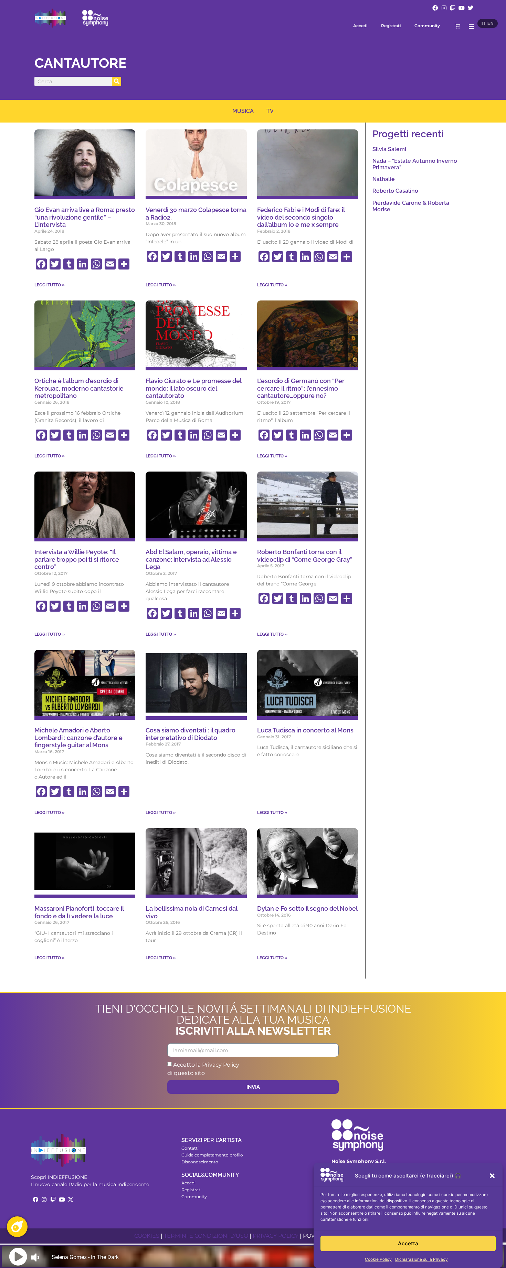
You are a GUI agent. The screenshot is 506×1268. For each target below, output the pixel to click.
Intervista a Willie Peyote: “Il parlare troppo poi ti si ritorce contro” (76, 559)
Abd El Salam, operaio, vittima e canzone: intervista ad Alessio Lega (191, 559)
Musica (243, 111)
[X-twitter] (70, 1199)
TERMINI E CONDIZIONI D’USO (206, 1236)
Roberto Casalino (395, 191)
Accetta (408, 1243)
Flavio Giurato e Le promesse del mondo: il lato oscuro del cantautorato (193, 388)
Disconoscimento (199, 1161)
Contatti (190, 1148)
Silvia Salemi (389, 149)
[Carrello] (457, 26)
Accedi (360, 25)
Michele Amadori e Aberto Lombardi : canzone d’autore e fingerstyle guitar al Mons (78, 738)
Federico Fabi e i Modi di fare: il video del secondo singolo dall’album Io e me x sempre (301, 217)
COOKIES (146, 1236)
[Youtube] (461, 7)
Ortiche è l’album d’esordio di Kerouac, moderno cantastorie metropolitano (79, 388)
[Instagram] (444, 7)
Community (427, 25)
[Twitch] (453, 7)
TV (270, 111)
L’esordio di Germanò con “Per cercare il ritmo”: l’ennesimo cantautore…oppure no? (301, 388)
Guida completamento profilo (212, 1155)
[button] (492, 1175)
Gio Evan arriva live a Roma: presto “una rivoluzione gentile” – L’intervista (84, 217)
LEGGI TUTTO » (49, 285)
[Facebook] (435, 7)
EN (490, 23)
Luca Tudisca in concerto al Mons (305, 730)
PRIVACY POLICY (275, 1236)
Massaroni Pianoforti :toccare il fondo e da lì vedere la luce (79, 912)
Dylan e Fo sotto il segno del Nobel (307, 908)
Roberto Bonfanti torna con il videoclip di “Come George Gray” (304, 555)
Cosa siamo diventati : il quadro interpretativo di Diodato (190, 734)
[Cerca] (116, 81)
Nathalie (383, 179)
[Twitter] (470, 7)
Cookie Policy (378, 1259)
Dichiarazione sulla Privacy (421, 1259)
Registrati (391, 25)
